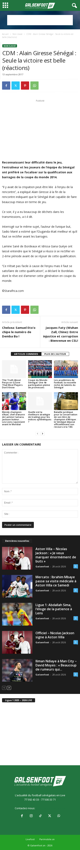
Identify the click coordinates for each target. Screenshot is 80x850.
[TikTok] (40, 816)
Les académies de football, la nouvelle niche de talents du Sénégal (65, 383)
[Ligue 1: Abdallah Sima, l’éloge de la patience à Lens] (17, 614)
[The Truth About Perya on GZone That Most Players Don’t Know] (14, 369)
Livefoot (30, 839)
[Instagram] (31, 816)
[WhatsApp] (34, 85)
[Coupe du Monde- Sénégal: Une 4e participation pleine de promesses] (40, 369)
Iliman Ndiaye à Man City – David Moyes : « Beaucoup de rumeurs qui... (56, 665)
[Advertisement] (40, 20)
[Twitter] (15, 85)
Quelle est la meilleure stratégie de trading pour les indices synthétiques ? (39, 416)
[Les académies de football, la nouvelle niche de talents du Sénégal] (66, 369)
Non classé (17, 34)
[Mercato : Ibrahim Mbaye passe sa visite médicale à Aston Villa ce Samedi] (17, 586)
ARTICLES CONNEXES (26, 353)
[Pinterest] (25, 85)
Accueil (5, 34)
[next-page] (42, 434)
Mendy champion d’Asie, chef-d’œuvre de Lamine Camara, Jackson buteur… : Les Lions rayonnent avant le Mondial (13, 418)
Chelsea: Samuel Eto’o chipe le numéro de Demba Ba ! (18, 332)
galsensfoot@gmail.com (50, 808)
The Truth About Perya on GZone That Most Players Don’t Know (12, 383)
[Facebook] (6, 85)
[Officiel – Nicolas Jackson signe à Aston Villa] (17, 642)
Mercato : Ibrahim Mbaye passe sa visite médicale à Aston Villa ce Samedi (55, 581)
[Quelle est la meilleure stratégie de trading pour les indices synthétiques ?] (40, 401)
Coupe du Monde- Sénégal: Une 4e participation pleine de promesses (39, 383)
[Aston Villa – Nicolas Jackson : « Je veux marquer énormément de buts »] (17, 558)
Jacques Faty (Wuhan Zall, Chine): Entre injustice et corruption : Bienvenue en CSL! (60, 334)
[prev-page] (37, 434)
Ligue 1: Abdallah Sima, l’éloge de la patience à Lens (53, 609)
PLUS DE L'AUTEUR (55, 353)
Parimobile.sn (47, 839)
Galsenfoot (42, 566)
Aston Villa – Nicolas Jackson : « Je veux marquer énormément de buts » (55, 555)
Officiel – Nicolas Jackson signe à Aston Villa (54, 635)
